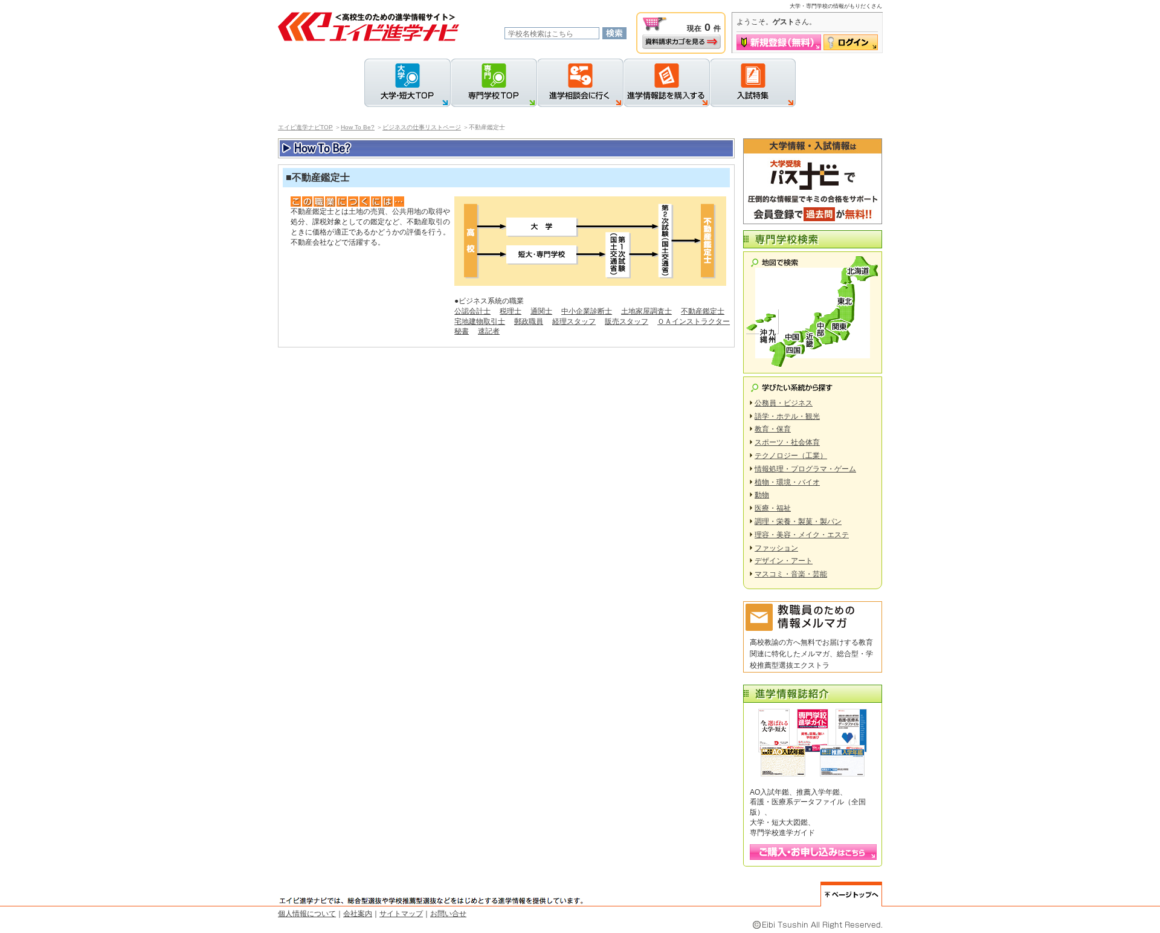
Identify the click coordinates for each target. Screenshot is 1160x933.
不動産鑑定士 (702, 311)
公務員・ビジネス (784, 403)
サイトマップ (401, 913)
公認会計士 (472, 311)
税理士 (510, 311)
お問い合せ (448, 913)
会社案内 (357, 913)
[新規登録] (778, 42)
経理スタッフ (574, 321)
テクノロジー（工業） (791, 455)
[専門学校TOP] (494, 83)
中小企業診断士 (586, 311)
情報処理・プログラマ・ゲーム (805, 469)
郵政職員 (528, 321)
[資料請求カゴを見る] (681, 41)
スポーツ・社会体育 (787, 442)
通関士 (541, 311)
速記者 (489, 331)
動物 (762, 495)
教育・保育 (773, 429)
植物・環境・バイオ (787, 482)
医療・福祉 (773, 508)
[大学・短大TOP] (407, 83)
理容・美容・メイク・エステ (802, 535)
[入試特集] (753, 83)
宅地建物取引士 (479, 321)
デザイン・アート (784, 561)
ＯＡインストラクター (693, 321)
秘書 (461, 331)
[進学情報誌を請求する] (667, 83)
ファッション (776, 548)
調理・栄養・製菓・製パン (798, 521)
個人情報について (307, 913)
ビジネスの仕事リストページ (421, 127)
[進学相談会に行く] (580, 83)
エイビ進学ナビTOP (305, 127)
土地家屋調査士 (646, 311)
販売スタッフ (626, 321)
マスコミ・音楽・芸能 (791, 574)
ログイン (850, 42)
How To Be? (358, 127)
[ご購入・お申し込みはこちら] (813, 852)
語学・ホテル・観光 (787, 416)
